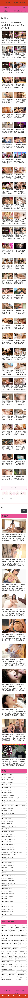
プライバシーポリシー (14, 993)
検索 (24, 510)
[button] (25, 506)
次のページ (14, 487)
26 (21, 493)
